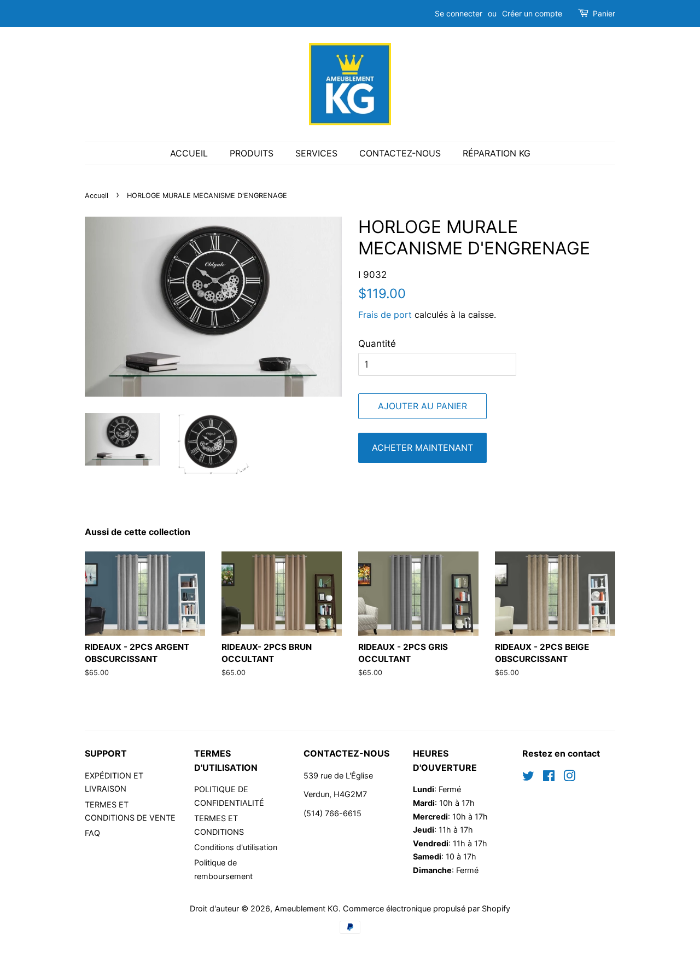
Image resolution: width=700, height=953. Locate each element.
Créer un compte (532, 13)
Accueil (96, 195)
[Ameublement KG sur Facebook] (548, 777)
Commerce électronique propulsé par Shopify (426, 908)
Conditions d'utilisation (235, 847)
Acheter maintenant (422, 447)
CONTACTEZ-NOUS (400, 153)
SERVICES (316, 153)
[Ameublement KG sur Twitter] (528, 777)
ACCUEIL (189, 153)
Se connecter (458, 13)
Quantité (377, 343)
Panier (604, 13)
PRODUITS (251, 153)
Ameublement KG (307, 908)
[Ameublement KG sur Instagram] (569, 777)
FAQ (92, 833)
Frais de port (385, 314)
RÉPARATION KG (496, 153)
